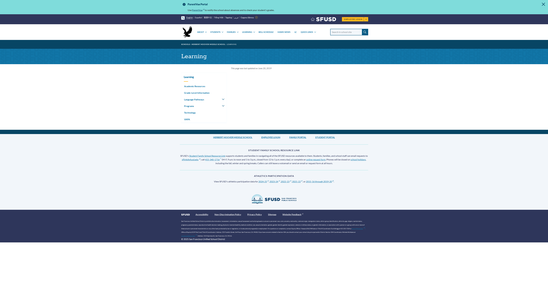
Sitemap (272, 214)
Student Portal (325, 137)
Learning (247, 32)
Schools (185, 44)
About (200, 32)
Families (231, 32)
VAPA (187, 119)
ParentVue (197, 10)
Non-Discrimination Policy (227, 214)
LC (296, 32)
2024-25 (262, 181)
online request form (316, 159)
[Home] (323, 20)
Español (198, 17)
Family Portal (297, 137)
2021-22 (296, 181)
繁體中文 (208, 17)
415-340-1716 (212, 159)
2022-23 (285, 181)
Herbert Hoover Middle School (208, 44)
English (189, 17)
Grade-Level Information (196, 92)
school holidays (358, 159)
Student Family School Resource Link (207, 155)
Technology (190, 112)
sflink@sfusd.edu (190, 159)
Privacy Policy (254, 214)
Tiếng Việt (218, 17)
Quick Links (307, 32)
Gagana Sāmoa (247, 17)
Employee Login (353, 19)
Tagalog (228, 17)
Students (215, 32)
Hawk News (284, 32)
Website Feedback (291, 214)
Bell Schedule (266, 32)
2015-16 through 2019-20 (319, 181)
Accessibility (202, 214)
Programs (189, 106)
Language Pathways (194, 99)
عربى (236, 17)
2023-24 (274, 181)
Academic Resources (194, 86)
